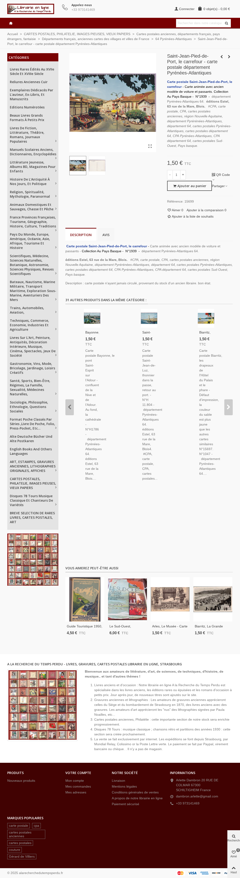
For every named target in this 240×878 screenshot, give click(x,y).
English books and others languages (31, 451)
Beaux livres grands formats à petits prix (27, 117)
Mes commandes (78, 786)
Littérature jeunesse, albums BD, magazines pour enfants (33, 166)
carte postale (18, 825)
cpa (36, 825)
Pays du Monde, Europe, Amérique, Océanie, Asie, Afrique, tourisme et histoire (30, 241)
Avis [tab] (105, 235)
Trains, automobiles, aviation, (27, 310)
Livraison (118, 780)
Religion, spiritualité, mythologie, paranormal (30, 194)
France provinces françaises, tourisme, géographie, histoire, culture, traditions (33, 221)
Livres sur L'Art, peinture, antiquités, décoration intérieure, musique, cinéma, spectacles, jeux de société (33, 346)
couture (14, 850)
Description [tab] (81, 235)
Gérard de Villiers (22, 856)
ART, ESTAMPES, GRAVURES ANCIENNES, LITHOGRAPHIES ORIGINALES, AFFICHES (33, 466)
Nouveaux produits (21, 780)
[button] (69, 407)
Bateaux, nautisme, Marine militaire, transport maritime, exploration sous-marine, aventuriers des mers (33, 291)
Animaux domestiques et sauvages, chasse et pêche (31, 206)
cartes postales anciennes (20, 834)
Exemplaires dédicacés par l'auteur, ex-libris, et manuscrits (31, 94)
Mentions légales (124, 786)
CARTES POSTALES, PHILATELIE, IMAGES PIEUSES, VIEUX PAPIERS (33, 483)
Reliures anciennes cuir (29, 82)
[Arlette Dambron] (33, 9)
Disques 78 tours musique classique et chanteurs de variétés (31, 500)
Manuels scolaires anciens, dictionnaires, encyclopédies (33, 151)
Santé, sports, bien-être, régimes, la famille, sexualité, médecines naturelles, (30, 387)
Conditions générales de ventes (135, 792)
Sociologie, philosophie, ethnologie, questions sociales (29, 406)
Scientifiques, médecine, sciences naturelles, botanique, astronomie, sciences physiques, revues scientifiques (32, 265)
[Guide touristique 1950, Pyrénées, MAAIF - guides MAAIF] (84, 599)
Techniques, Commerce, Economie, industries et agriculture (29, 325)
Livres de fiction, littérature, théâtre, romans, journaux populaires (27, 135)
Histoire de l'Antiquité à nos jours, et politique (30, 181)
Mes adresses (75, 792)
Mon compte (74, 780)
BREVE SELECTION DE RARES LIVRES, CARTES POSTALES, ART (32, 517)
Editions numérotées (27, 107)
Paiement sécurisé (125, 804)
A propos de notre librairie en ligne (137, 798)
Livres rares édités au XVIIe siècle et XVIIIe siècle (32, 71)
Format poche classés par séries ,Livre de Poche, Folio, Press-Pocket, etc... (32, 423)
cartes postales (20, 843)
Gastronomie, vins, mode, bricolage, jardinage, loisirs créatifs (32, 368)
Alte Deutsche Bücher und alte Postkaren (31, 438)
